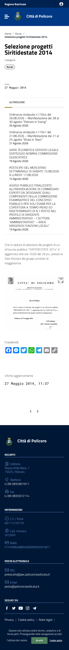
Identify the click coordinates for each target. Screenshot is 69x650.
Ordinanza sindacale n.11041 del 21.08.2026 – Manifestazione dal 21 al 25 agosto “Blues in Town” (34, 137)
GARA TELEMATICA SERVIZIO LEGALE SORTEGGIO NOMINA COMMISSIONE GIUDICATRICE (34, 155)
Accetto (39, 640)
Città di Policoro (39, 16)
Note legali (46, 619)
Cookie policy (56, 640)
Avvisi (18, 34)
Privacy (9, 619)
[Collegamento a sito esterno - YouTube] (20, 607)
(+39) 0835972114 (17, 496)
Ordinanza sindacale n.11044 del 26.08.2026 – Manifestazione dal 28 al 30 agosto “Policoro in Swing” (34, 120)
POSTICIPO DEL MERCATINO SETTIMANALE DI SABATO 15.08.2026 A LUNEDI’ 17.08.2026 (34, 173)
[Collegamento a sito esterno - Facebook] (7, 607)
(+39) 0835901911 (17, 484)
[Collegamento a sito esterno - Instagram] (27, 607)
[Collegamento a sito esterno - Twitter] (14, 607)
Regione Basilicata (15, 4)
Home (8, 34)
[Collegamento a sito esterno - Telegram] (34, 607)
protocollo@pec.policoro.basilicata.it (27, 574)
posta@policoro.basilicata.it (22, 586)
